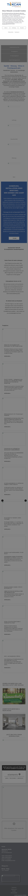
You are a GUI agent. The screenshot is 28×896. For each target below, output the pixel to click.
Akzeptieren (22, 27)
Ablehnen (5, 27)
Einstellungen (14, 27)
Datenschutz (10, 32)
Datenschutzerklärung (10, 22)
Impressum (17, 32)
